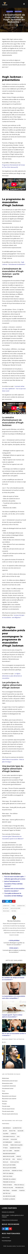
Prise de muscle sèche (8, 1111)
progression (19, 1187)
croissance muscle (9, 1136)
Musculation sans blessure (9, 1096)
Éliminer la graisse (9, 1199)
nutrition (6, 1170)
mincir (18, 1156)
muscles (5, 1162)
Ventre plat (7, 1193)
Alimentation (6, 905)
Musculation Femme (9, 1165)
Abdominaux (5, 1078)
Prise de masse (18, 11)
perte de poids (7, 1176)
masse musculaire (8, 1156)
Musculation (10, 11)
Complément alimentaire (9, 1086)
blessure (20, 1131)
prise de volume (8, 1187)
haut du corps (7, 1150)
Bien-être (12, 1131)
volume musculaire (9, 1196)
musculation (14, 1162)
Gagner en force (21, 905)
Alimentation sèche (7, 1083)
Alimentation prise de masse (10, 1081)
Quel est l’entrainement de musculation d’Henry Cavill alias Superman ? (13, 883)
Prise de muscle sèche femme (10, 1114)
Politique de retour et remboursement (10, 1220)
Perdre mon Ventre (6, 1237)
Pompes (4, 1103)
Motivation (5, 908)
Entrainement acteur (7, 1088)
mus (13, 1159)
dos (18, 1136)
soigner (14, 1190)
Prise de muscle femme (8, 1109)
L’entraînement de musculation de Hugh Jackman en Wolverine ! (14, 18)
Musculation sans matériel (9, 1098)
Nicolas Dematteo (14, 921)
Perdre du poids (17, 1170)
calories (5, 1133)
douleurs (14, 1139)
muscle (19, 1159)
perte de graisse (8, 1173)
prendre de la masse (9, 1179)
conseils (13, 1133)
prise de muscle (19, 1185)
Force (3, 1091)
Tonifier (21, 1190)
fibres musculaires (16, 1145)
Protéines (14, 911)
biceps (5, 1131)
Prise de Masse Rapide (6, 1240)
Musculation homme (15, 908)
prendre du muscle (9, 1182)
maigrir (16, 1150)
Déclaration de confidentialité (8, 1212)
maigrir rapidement (9, 1153)
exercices (17, 1142)
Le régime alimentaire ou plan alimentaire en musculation (12, 676)
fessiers (5, 1145)
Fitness (13, 905)
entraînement (7, 1142)
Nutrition (4, 1101)
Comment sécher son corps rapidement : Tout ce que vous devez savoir (14, 388)
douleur (5, 1139)
